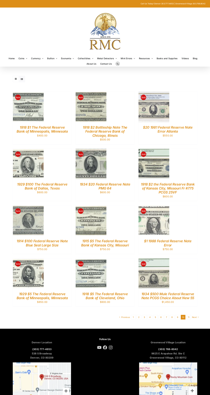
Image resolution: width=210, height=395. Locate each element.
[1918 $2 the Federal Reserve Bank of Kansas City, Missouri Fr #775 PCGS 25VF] (154, 150)
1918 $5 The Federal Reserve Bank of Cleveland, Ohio (105, 296)
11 (188, 317)
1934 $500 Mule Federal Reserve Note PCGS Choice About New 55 (167, 296)
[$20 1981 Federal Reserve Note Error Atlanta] (154, 93)
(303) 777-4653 (42, 349)
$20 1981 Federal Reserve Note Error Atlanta (167, 129)
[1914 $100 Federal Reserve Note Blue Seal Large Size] (28, 207)
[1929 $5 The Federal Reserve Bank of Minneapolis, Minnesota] (28, 260)
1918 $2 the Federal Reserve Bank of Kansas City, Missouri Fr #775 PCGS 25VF (168, 188)
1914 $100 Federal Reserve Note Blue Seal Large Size (42, 243)
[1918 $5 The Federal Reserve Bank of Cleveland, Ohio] (91, 260)
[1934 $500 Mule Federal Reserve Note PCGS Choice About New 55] (154, 260)
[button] (118, 63)
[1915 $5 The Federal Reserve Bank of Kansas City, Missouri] (91, 207)
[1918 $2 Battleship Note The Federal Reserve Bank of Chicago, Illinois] (91, 93)
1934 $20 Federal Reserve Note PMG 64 (105, 186)
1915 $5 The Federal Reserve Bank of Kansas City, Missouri (105, 243)
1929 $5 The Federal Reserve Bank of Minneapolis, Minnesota (42, 296)
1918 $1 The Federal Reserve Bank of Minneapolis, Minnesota (42, 129)
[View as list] (22, 79)
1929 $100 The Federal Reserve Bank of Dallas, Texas (42, 186)
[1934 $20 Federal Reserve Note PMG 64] (91, 150)
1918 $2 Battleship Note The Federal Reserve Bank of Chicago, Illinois (105, 131)
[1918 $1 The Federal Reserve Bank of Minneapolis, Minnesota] (28, 93)
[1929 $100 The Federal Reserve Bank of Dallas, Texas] (28, 150)
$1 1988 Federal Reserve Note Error (167, 243)
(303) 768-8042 (168, 349)
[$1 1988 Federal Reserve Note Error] (154, 207)
